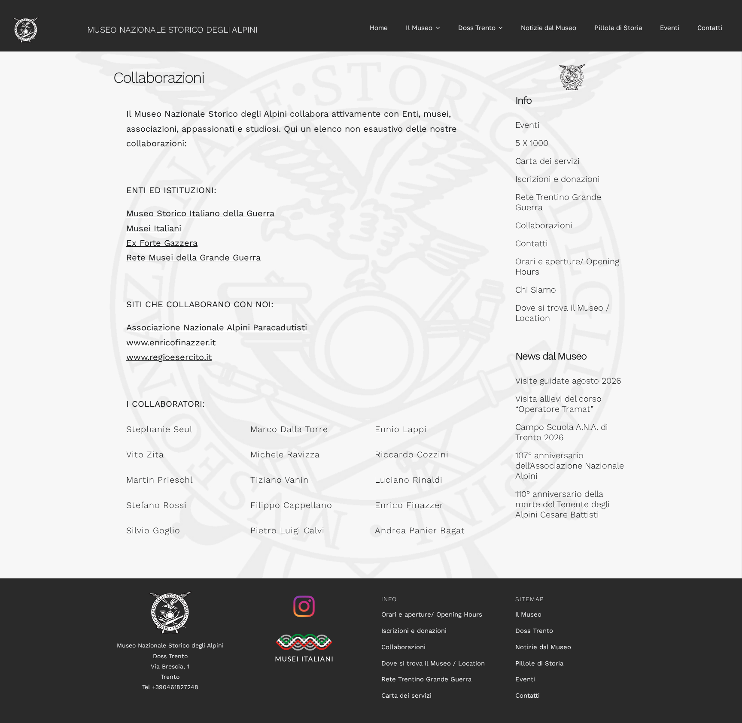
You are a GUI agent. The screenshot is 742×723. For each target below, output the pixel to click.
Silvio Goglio (153, 530)
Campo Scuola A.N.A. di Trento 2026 (561, 432)
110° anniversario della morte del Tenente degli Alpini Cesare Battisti (562, 504)
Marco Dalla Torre (289, 429)
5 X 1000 (531, 143)
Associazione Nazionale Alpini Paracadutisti (216, 327)
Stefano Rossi (156, 505)
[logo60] (26, 21)
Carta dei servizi (547, 161)
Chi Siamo (535, 289)
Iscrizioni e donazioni (557, 179)
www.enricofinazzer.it (171, 342)
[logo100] (170, 595)
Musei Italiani (153, 228)
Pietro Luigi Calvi (287, 530)
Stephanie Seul (159, 429)
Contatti (531, 243)
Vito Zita (145, 454)
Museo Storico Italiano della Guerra (200, 213)
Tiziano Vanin (279, 480)
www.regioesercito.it (169, 357)
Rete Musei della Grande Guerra (193, 257)
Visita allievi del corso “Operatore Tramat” (558, 403)
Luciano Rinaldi (409, 480)
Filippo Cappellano (291, 505)
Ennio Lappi (401, 429)
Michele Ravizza (285, 454)
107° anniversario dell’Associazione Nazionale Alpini (569, 465)
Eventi (527, 125)
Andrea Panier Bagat (420, 530)
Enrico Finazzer (409, 505)
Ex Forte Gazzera (162, 243)
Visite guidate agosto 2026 (568, 380)
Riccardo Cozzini (412, 454)
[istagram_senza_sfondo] (304, 595)
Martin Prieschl (159, 480)
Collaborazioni (543, 225)
